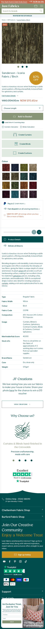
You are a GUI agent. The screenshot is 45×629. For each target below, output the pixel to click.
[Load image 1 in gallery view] (18, 67)
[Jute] (33, 167)
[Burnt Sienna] (6, 167)
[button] (36, 6)
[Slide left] (34, 232)
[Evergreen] (15, 185)
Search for (12, 11)
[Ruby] (33, 185)
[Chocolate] (6, 176)
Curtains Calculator (11, 127)
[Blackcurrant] (6, 194)
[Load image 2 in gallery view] (22, 67)
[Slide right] (39, 232)
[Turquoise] (15, 194)
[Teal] (24, 176)
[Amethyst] (24, 194)
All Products (11, 20)
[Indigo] (33, 176)
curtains (5, 283)
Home (4, 20)
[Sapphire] (15, 167)
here (11, 390)
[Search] (41, 10)
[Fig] (33, 194)
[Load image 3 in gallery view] (27, 67)
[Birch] (15, 176)
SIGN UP (12, 622)
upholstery (17, 276)
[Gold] (6, 185)
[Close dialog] (42, 600)
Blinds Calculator (29, 127)
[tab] (14, 460)
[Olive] (24, 167)
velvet (20, 271)
